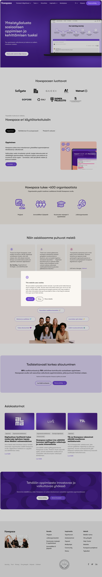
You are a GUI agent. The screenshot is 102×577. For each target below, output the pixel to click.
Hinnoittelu (44, 3)
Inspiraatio (53, 3)
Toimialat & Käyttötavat (22, 3)
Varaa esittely (92, 3)
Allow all (30, 299)
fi (75, 3)
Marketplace (63, 3)
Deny (39, 299)
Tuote (35, 3)
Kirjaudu (82, 3)
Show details (48, 299)
